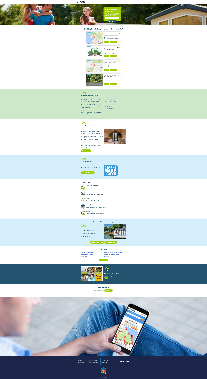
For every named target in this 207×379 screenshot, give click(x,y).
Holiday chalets (110, 108)
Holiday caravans (110, 99)
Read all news (103, 260)
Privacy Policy (105, 360)
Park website (113, 41)
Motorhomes (110, 103)
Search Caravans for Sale (97, 242)
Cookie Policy (104, 362)
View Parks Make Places (88, 172)
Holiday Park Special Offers (93, 362)
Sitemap (79, 363)
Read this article (84, 256)
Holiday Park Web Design (107, 363)
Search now (112, 21)
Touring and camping (111, 101)
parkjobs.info (108, 290)
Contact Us (80, 360)
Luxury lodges (110, 106)
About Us (79, 358)
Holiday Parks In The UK (92, 360)
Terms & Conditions (106, 358)
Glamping (109, 109)
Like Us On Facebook (92, 363)
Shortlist (128, 2)
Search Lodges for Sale (110, 242)
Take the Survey (86, 150)
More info (106, 41)
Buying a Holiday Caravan (92, 358)
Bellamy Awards (81, 362)
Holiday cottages (110, 104)
